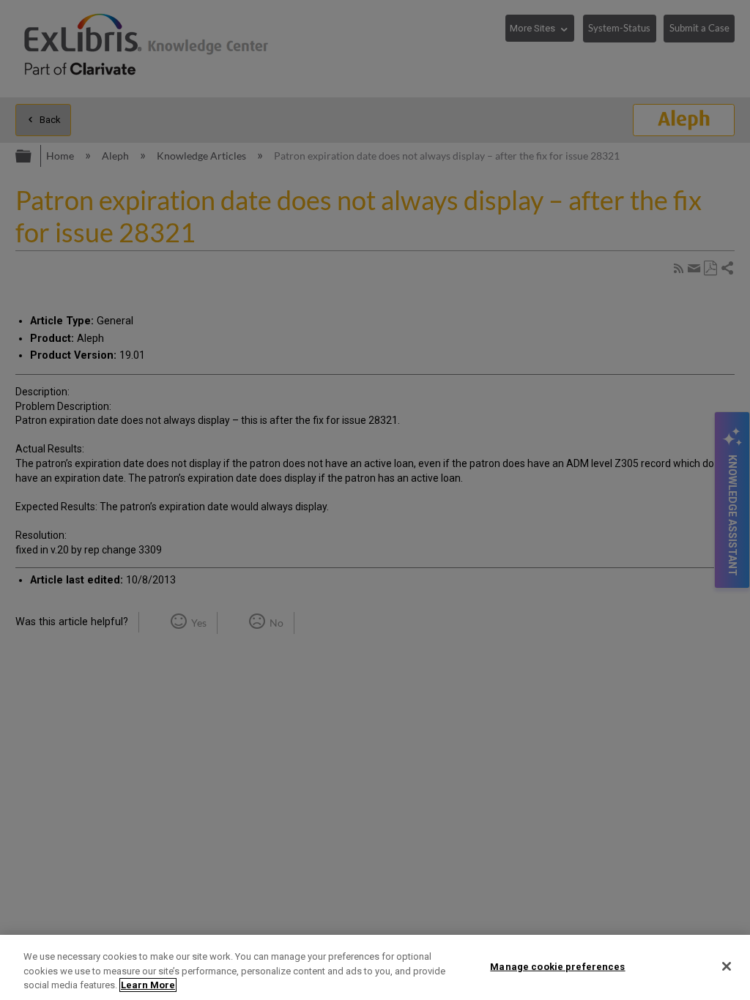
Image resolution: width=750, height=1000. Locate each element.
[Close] (726, 966)
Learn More (148, 985)
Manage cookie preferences (557, 965)
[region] (375, 967)
